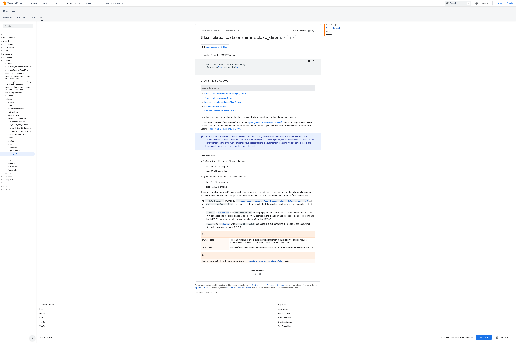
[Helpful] (309, 31)
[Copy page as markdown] (289, 37)
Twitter (42, 322)
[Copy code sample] (313, 61)
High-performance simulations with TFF (221, 111)
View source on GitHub (216, 47)
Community (91, 3)
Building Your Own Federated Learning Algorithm (225, 94)
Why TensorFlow (112, 3)
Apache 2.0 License (202, 288)
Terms (42, 337)
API (56, 3)
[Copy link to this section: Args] (208, 234)
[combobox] (458, 3)
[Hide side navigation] (32, 338)
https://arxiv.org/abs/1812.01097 (225, 129)
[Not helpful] (313, 31)
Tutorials (21, 17)
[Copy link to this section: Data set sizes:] (218, 155)
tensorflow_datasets (278, 143)
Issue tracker (283, 309)
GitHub (499, 3)
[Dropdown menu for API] (61, 3)
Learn (44, 3)
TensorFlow (205, 31)
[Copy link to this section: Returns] (211, 255)
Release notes (284, 313)
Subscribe (483, 337)
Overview (7, 17)
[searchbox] (18, 26)
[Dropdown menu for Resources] (80, 3)
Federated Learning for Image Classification (222, 102)
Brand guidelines (285, 322)
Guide (32, 17)
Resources (72, 3)
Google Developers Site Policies (238, 288)
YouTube (43, 326)
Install (34, 3)
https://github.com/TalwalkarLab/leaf (264, 122)
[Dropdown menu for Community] (99, 3)
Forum (42, 313)
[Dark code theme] (309, 61)
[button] (17, 34)
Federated (9, 11)
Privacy (50, 337)
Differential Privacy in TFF (215, 106)
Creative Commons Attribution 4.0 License (268, 285)
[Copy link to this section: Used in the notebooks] (231, 80)
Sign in (510, 3)
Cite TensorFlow (284, 326)
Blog (41, 309)
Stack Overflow (284, 318)
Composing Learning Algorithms (218, 98)
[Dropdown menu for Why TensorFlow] (123, 3)
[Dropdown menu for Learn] (50, 3)
